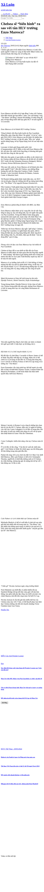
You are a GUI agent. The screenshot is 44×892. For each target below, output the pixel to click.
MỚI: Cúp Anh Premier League (12, 656)
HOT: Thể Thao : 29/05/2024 (11, 749)
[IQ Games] (2, 14)
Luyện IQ (6, 14)
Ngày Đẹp (24, 14)
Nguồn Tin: (5, 610)
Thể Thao (8, 38)
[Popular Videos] (11, 14)
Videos (15, 14)
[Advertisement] (22, 89)
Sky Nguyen (5, 46)
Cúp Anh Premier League (13, 40)
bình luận (32, 46)
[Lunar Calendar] (19, 14)
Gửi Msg (4, 703)
